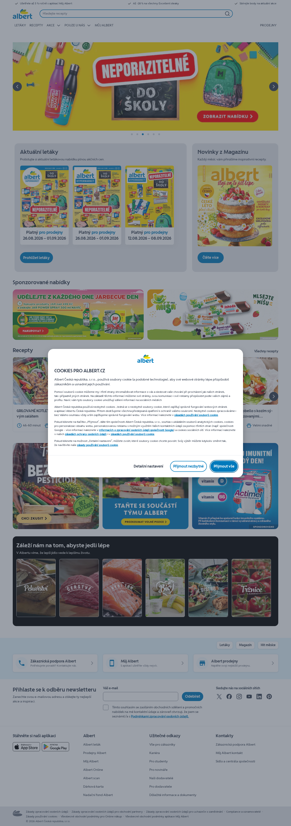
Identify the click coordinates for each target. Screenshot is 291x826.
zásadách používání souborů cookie (196, 415)
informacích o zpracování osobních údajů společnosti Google (136, 430)
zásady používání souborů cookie (97, 445)
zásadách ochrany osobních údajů (85, 434)
